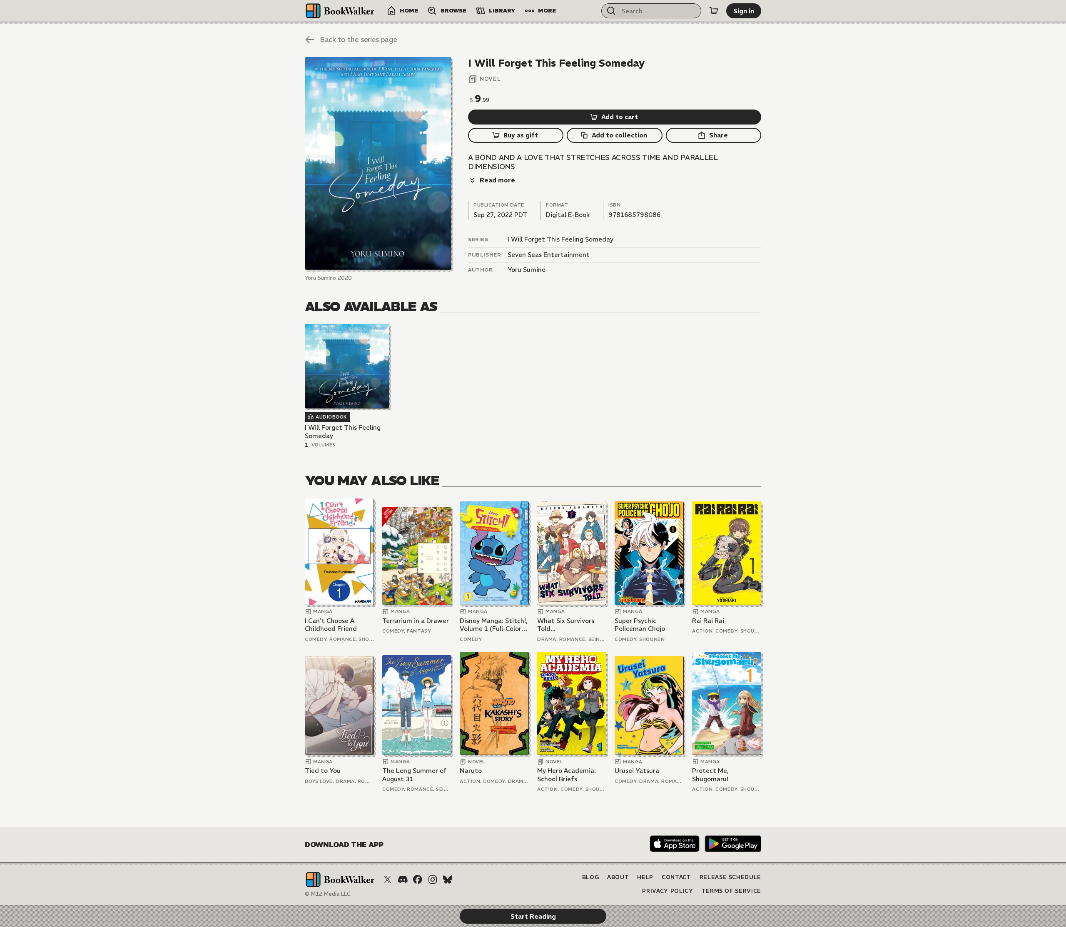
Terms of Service (731, 891)
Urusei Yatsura (637, 771)
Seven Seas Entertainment (549, 255)
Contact (676, 877)
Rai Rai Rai (708, 621)
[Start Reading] (378, 163)
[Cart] (714, 11)
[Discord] (403, 880)
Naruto (471, 771)
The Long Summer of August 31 (414, 775)
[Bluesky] (448, 880)
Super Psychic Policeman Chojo (640, 625)
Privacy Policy (667, 891)
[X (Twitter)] (388, 880)
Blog (590, 877)
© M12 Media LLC (328, 894)
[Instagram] (433, 880)
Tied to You (323, 771)
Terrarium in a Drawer (415, 621)
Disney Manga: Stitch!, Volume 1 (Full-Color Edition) (494, 625)
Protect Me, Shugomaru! (710, 775)
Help (645, 877)
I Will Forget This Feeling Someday (560, 239)
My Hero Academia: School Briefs (566, 775)
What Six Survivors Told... (565, 625)
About (618, 877)
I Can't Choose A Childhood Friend (331, 625)
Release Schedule (730, 877)
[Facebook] (418, 880)
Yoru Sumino (526, 270)
